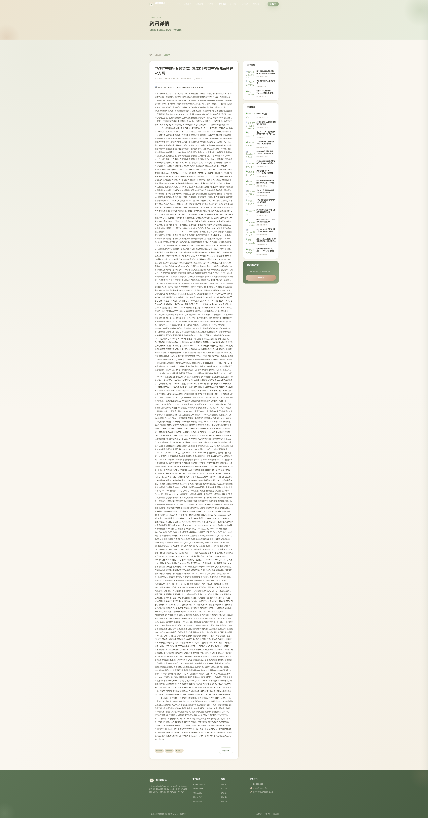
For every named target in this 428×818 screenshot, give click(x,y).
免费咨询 (273, 4)
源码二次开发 (197, 797)
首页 (178, 4)
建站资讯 (222, 4)
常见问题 (256, 4)
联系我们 (224, 801)
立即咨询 (260, 277)
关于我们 (233, 4)
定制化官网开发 (197, 788)
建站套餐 (245, 4)
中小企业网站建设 (198, 784)
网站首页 (224, 784)
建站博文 (199, 4)
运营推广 (179, 750)
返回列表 (225, 750)
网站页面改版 (197, 793)
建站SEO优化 (197, 801)
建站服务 (187, 4)
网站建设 (159, 750)
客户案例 (211, 4)
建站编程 (169, 750)
